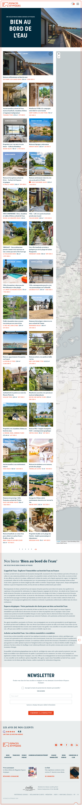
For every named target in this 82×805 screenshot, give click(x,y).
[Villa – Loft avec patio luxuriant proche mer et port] (41, 200)
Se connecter (49, 776)
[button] (58, 53)
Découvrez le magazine (11, 776)
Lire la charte (41, 691)
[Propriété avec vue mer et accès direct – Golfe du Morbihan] (15, 130)
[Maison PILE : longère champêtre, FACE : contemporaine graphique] (41, 415)
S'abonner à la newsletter (41, 713)
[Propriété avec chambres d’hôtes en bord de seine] (15, 415)
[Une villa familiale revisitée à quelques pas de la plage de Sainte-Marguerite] (41, 233)
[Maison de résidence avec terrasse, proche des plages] (41, 451)
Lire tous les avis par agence (13, 734)
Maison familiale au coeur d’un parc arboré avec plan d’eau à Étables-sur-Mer (13, 536)
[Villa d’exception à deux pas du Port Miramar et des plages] (15, 271)
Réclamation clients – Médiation (41, 794)
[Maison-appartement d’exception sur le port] (15, 343)
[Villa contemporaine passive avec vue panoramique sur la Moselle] (41, 271)
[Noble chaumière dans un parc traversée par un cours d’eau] (15, 307)
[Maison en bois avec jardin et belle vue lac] (41, 343)
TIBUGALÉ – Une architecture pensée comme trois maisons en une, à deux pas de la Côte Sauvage (14, 250)
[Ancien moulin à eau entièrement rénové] (15, 451)
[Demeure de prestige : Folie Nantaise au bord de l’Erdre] (15, 484)
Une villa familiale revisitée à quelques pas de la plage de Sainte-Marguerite (40, 250)
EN (78, 794)
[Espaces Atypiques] (11, 6)
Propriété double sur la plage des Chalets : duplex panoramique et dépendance (40, 536)
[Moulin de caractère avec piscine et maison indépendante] (41, 379)
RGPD (56, 794)
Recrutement (43, 755)
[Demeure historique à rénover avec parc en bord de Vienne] (41, 307)
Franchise (16, 755)
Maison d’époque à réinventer (39, 144)
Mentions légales (66, 794)
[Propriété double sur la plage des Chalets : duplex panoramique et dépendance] (41, 520)
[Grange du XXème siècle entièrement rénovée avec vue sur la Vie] (41, 484)
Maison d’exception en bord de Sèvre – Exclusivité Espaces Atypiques (13, 180)
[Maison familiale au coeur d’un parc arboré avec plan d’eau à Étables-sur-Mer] (15, 520)
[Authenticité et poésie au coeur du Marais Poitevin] (15, 379)
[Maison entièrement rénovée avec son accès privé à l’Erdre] (41, 164)
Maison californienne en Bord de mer (15, 77)
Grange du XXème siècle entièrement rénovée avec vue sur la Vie (41, 500)
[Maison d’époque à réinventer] (41, 130)
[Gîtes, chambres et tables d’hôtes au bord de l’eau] (15, 200)
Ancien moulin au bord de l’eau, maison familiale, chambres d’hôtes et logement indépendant (15, 111)
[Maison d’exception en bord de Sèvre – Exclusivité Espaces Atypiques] (15, 164)
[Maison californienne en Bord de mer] (28, 63)
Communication (34, 755)
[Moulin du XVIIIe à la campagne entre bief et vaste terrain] (41, 95)
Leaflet (58, 541)
